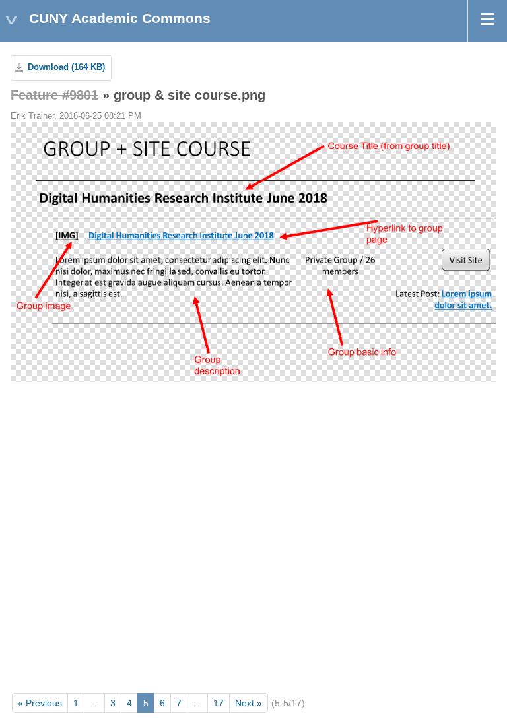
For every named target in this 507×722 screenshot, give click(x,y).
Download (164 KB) (66, 67)
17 (218, 703)
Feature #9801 (54, 95)
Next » (248, 703)
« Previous (40, 703)
